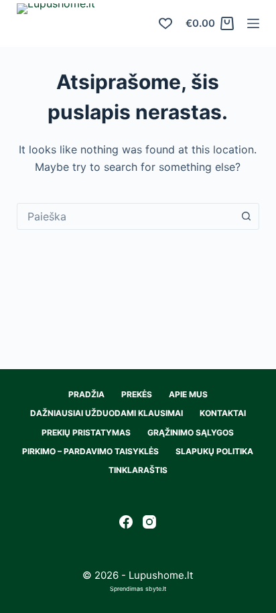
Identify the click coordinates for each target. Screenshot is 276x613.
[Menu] (253, 23)
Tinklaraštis (138, 470)
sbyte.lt (155, 588)
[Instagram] (149, 522)
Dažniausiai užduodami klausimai (106, 413)
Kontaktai (223, 413)
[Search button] (246, 216)
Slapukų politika (214, 451)
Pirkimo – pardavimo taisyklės (90, 451)
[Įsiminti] (165, 23)
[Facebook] (126, 522)
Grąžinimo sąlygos (190, 432)
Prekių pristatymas (86, 432)
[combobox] (125, 216)
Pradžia (86, 394)
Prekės (136, 394)
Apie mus (188, 394)
